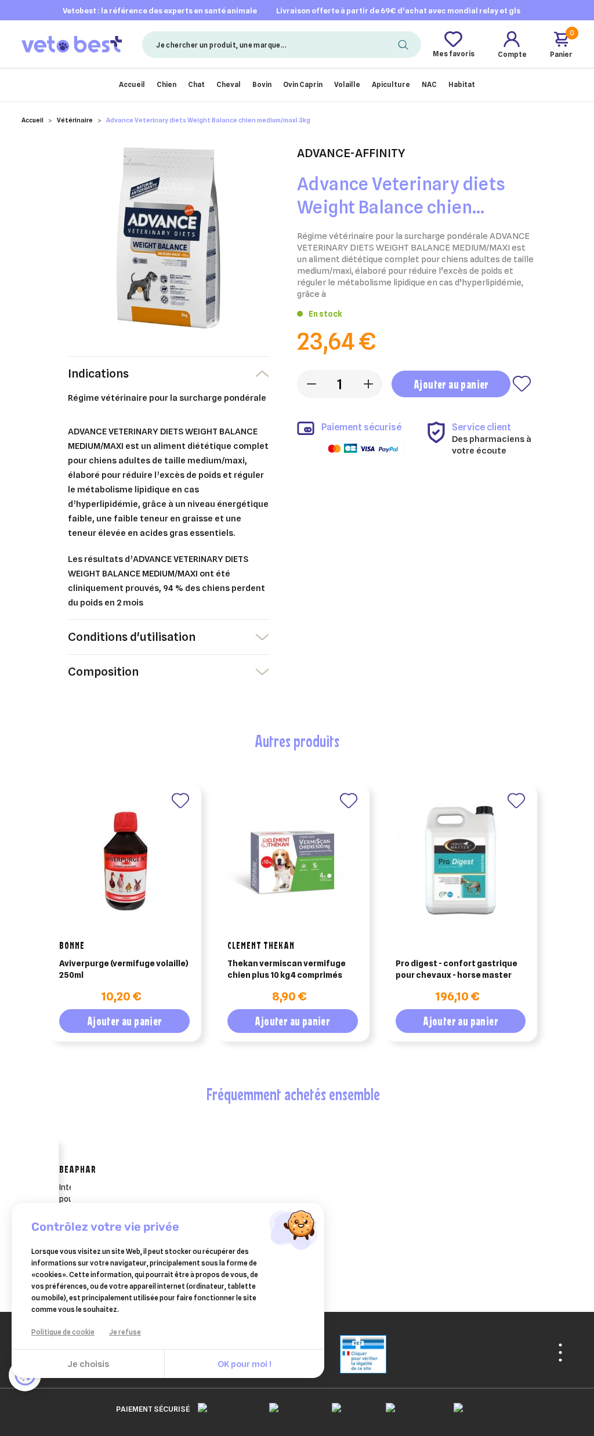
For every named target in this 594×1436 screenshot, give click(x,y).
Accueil (132, 84)
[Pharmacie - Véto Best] (71, 44)
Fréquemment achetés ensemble (293, 1094)
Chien (166, 84)
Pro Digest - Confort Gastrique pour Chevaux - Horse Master (456, 969)
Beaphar (77, 1169)
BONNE (72, 945)
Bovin (261, 84)
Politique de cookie (63, 1332)
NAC (429, 84)
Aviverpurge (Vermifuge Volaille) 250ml (124, 969)
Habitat (461, 84)
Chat (196, 84)
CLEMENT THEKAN (261, 945)
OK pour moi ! (244, 1364)
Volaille (347, 84)
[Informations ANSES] (348, 1353)
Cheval (228, 84)
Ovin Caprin (303, 84)
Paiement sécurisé (153, 1408)
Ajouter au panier (451, 384)
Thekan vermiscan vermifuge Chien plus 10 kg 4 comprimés (286, 969)
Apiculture (391, 84)
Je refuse (125, 1332)
